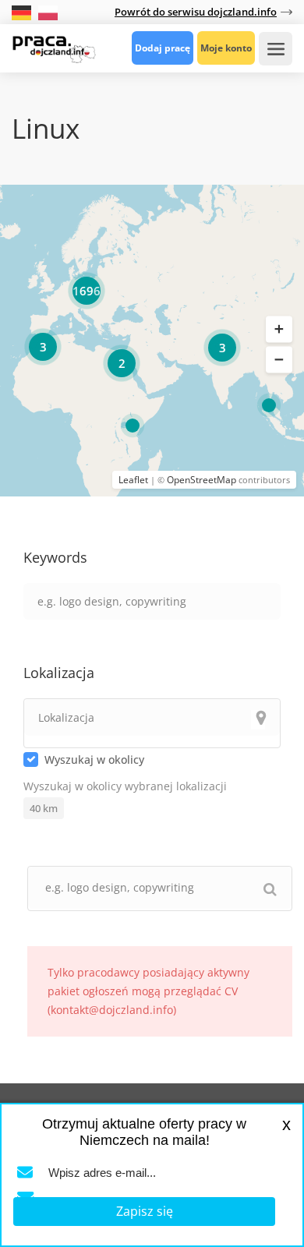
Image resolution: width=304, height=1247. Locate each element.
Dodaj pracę (162, 48)
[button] (279, 329)
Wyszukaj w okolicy (94, 759)
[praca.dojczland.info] (54, 47)
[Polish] (48, 11)
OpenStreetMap (201, 479)
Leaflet (133, 479)
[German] (23, 11)
